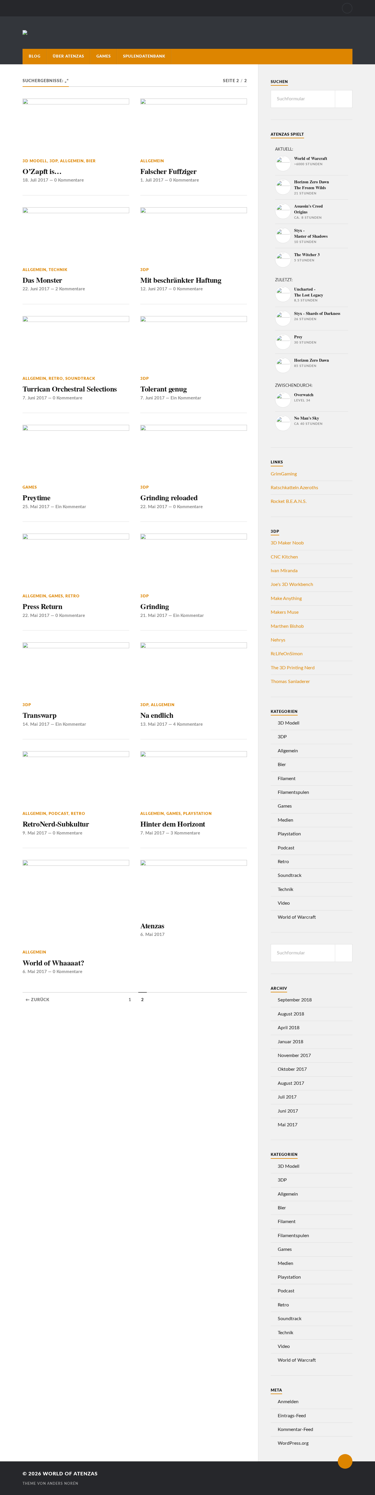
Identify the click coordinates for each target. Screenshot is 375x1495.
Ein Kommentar (186, 398)
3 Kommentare (185, 833)
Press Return (42, 606)
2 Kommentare (70, 289)
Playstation (197, 813)
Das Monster (42, 280)
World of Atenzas (70, 1473)
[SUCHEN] (343, 99)
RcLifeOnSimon (287, 653)
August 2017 (291, 1083)
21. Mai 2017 (153, 615)
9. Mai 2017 (35, 833)
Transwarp (40, 715)
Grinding (154, 606)
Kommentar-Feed (295, 1429)
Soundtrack (80, 378)
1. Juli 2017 (151, 180)
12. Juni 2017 (153, 289)
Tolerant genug (163, 389)
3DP (54, 161)
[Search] (347, 8)
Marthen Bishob (287, 626)
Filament (287, 778)
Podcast (59, 813)
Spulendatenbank (144, 56)
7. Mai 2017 (152, 833)
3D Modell (35, 161)
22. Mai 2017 (153, 507)
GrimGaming (284, 474)
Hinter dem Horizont (172, 824)
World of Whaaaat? (53, 963)
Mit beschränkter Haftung (180, 280)
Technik (58, 270)
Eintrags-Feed (292, 1415)
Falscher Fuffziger (168, 171)
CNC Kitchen (284, 557)
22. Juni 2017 (36, 289)
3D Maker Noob (287, 543)
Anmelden (288, 1401)
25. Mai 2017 (36, 507)
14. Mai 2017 (36, 724)
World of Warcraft (297, 917)
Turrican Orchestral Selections (70, 389)
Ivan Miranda (284, 570)
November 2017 (294, 1055)
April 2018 (288, 1027)
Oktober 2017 (292, 1069)
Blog (34, 56)
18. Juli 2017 (35, 180)
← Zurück (37, 1000)
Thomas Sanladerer (290, 681)
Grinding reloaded (169, 497)
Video (284, 903)
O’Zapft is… (42, 171)
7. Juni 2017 (35, 398)
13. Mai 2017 (153, 724)
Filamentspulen (293, 792)
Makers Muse (285, 612)
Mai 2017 (287, 1124)
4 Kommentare (188, 724)
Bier (91, 161)
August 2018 (291, 1014)
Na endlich (156, 715)
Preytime (36, 497)
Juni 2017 (288, 1111)
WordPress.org (293, 1443)
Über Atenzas (68, 56)
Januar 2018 (290, 1041)
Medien (285, 820)
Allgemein (72, 161)
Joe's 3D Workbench (292, 584)
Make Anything (286, 598)
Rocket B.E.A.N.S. (289, 501)
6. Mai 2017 (35, 972)
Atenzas (152, 925)
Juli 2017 (287, 1097)
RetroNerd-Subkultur (56, 824)
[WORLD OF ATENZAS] (25, 32)
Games (103, 56)
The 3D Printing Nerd (293, 667)
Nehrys (278, 640)
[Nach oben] (345, 1461)
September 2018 (295, 1000)
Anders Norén (62, 1483)
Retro (56, 378)
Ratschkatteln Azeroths (294, 487)
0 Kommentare (69, 180)
